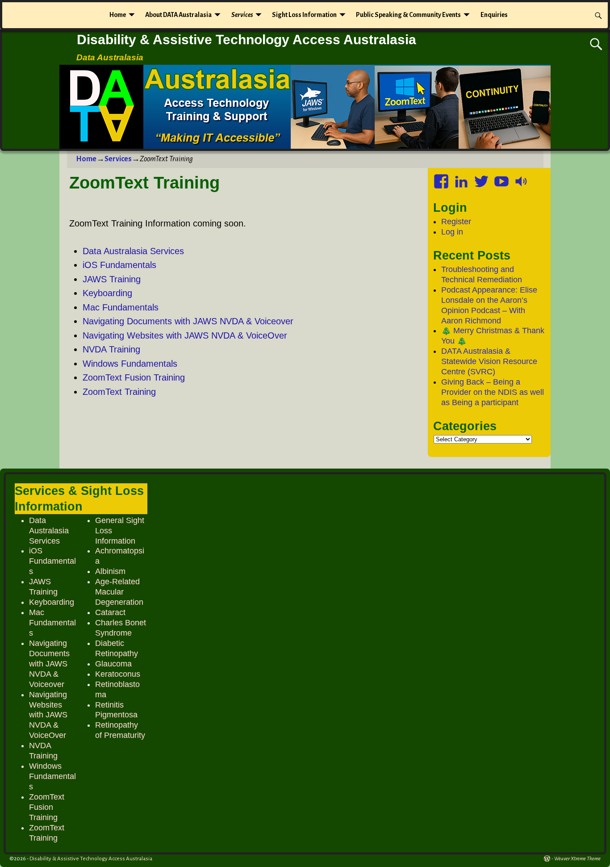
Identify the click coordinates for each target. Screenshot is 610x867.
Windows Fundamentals (130, 364)
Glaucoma (113, 663)
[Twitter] (482, 178)
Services (242, 14)
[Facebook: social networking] (442, 178)
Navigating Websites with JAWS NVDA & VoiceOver (185, 335)
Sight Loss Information (304, 14)
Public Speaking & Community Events (408, 14)
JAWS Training (112, 279)
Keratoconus (117, 674)
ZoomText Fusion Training (134, 377)
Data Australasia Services (133, 251)
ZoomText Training (119, 392)
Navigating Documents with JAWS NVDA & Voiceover (188, 321)
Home (117, 14)
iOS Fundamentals (119, 265)
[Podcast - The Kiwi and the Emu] (522, 178)
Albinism (110, 571)
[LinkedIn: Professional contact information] (462, 178)
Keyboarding (107, 293)
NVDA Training (111, 349)
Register (456, 221)
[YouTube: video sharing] (502, 178)
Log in (452, 231)
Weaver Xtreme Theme (577, 859)
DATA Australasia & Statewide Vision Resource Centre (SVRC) (489, 361)
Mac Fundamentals (121, 307)
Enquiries (494, 14)
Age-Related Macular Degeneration (119, 592)
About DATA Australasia (178, 14)
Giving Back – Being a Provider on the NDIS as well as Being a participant (492, 392)
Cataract (110, 612)
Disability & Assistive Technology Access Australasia (246, 39)
